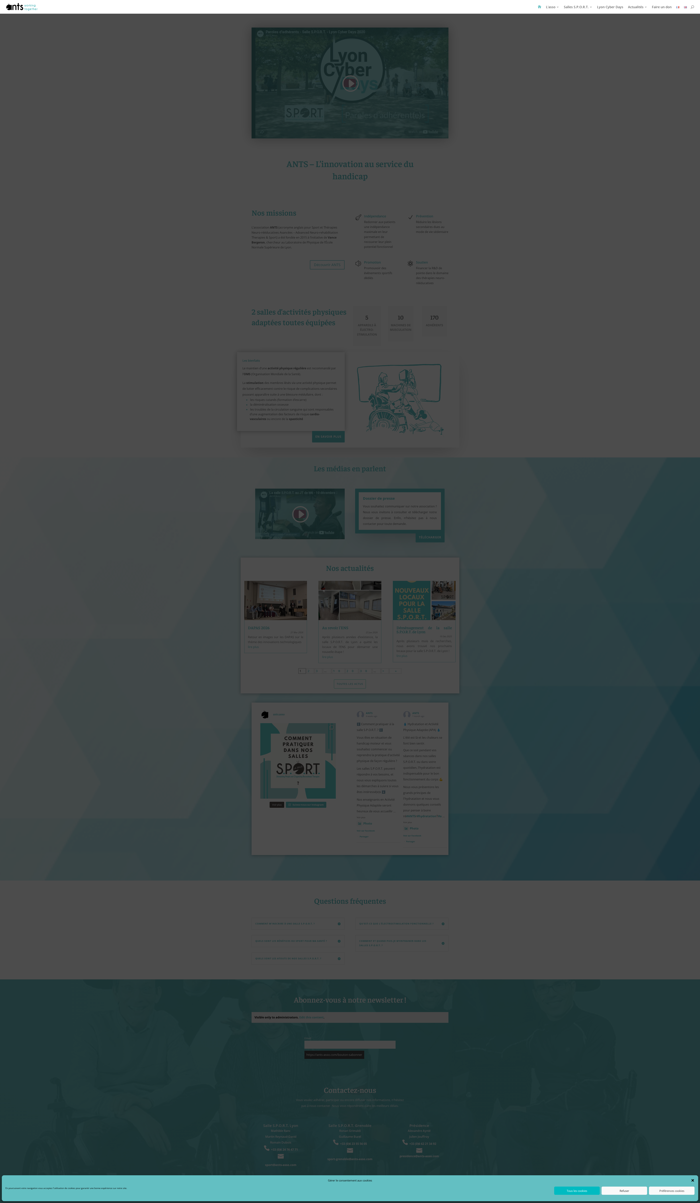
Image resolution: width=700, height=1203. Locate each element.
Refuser (624, 1191)
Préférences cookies (671, 1191)
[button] (693, 1180)
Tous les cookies (577, 1191)
